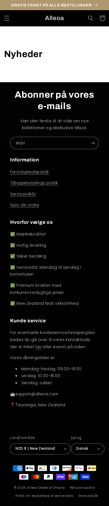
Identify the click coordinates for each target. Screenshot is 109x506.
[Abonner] (93, 143)
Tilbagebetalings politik (34, 183)
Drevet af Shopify (51, 488)
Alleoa (32, 488)
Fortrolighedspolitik (29, 172)
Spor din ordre (24, 205)
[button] (6, 18)
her (38, 347)
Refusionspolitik (82, 488)
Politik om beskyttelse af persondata (44, 496)
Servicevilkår (23, 194)
